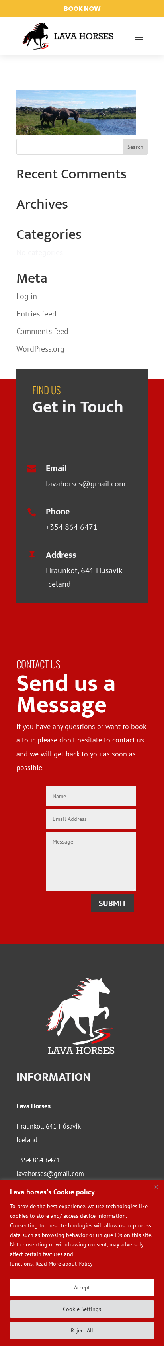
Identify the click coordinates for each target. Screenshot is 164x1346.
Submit (112, 903)
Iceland (26, 1139)
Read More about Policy (64, 1263)
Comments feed (42, 331)
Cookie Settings (82, 1309)
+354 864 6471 (72, 527)
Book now (82, 8)
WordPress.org (40, 349)
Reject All (82, 1330)
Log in (26, 296)
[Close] (155, 1187)
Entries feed (36, 314)
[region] (82, 1263)
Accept (82, 1287)
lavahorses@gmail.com (85, 484)
